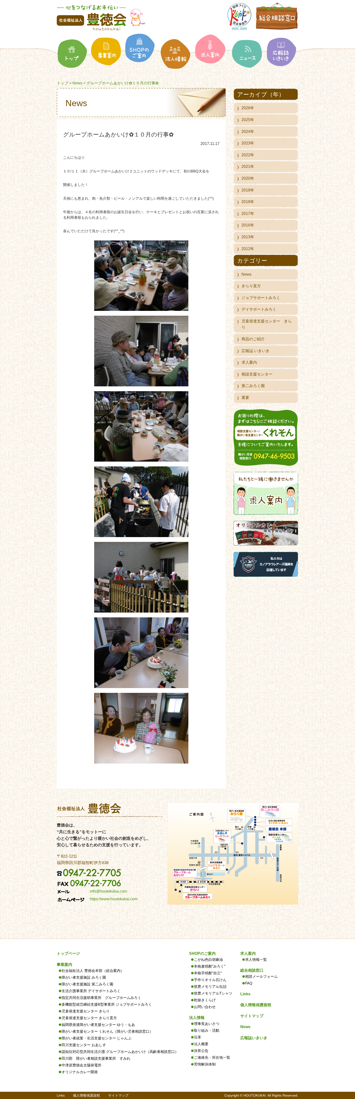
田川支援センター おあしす (84, 1045)
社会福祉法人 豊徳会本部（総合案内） (93, 971)
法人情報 (197, 1018)
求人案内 (249, 362)
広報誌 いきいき (255, 351)
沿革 (197, 1037)
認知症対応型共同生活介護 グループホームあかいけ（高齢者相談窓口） (120, 1052)
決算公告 (201, 1051)
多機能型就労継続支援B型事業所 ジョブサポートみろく (107, 1004)
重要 (245, 398)
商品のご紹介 (253, 339)
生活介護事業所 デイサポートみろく (91, 991)
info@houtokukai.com (108, 891)
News (77, 83)
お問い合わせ (205, 1007)
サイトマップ (251, 1016)
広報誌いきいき (253, 1038)
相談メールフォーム (261, 976)
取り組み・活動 (206, 1030)
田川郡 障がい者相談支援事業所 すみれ (96, 1058)
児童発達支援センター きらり (266, 324)
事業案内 (64, 964)
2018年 (247, 202)
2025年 (247, 120)
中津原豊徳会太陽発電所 (81, 1065)
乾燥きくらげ (205, 1000)
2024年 (247, 132)
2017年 (247, 214)
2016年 (247, 225)
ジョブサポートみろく (260, 298)
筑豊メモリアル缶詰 (210, 986)
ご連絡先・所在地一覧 (212, 1057)
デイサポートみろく (258, 309)
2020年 (247, 178)
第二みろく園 (253, 386)
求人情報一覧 (256, 959)
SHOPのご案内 (202, 953)
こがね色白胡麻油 (208, 959)
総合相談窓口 (251, 970)
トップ (62, 83)
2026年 (247, 108)
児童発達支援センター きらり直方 (89, 1018)
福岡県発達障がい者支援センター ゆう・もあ (98, 1025)
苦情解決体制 (205, 1064)
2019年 (247, 190)
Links (245, 994)
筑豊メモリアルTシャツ (213, 993)
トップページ (68, 953)
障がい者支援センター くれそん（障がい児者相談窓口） (107, 1031)
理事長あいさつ (206, 1024)
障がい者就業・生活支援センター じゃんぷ (96, 1038)
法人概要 (201, 1044)
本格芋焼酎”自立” (208, 973)
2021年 (247, 166)
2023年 (247, 143)
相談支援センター (256, 374)
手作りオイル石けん (210, 980)
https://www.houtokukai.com (113, 899)
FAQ (248, 983)
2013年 (247, 237)
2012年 (247, 249)
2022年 (247, 155)
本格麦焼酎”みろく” (209, 966)
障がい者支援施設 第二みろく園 (87, 984)
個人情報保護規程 (255, 1005)
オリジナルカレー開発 (80, 1072)
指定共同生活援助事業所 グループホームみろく (101, 998)
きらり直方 (251, 286)
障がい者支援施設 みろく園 (84, 977)
